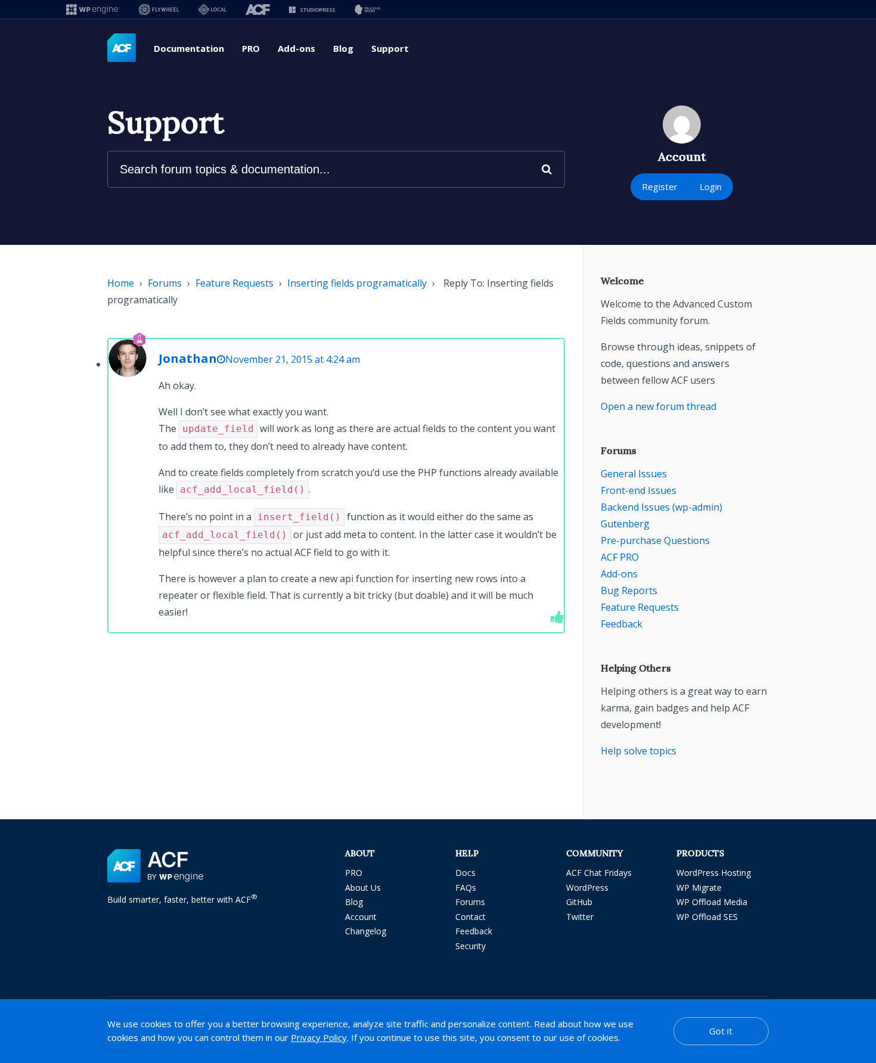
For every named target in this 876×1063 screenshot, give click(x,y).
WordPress (587, 887)
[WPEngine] (93, 9)
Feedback (621, 623)
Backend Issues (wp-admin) (661, 507)
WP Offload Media (711, 901)
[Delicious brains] (367, 9)
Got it (720, 1031)
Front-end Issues (638, 490)
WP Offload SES (707, 916)
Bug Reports (629, 590)
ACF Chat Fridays (599, 872)
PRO (251, 48)
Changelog (365, 931)
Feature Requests (234, 283)
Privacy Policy (319, 1037)
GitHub (579, 901)
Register (660, 186)
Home (120, 283)
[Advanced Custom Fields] (121, 48)
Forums (165, 283)
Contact (470, 916)
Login (711, 186)
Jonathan (188, 358)
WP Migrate (699, 887)
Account (361, 916)
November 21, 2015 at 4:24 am (292, 359)
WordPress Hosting (713, 872)
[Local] (212, 9)
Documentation (189, 48)
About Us (363, 887)
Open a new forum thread (658, 406)
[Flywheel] (159, 9)
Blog (343, 48)
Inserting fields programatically (357, 283)
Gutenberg (625, 523)
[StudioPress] (311, 9)
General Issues (634, 473)
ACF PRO (620, 557)
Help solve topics (638, 750)
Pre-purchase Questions (655, 540)
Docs (465, 872)
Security (470, 946)
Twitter (580, 916)
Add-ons (296, 48)
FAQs (465, 887)
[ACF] (257, 9)
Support (390, 48)
